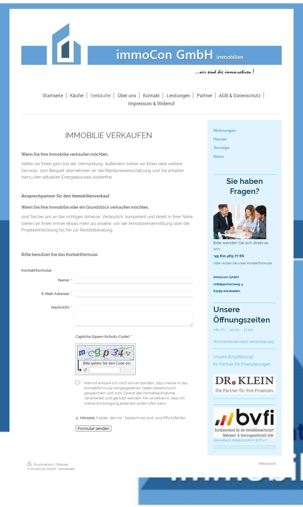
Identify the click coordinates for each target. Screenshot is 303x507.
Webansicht (267, 463)
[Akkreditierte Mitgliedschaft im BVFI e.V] (244, 423)
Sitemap (62, 464)
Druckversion (43, 464)
